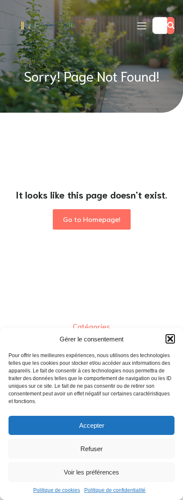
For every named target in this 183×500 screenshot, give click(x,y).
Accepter (91, 425)
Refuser (91, 448)
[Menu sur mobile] (141, 25)
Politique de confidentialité (115, 490)
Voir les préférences (91, 472)
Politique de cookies (56, 490)
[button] (170, 339)
